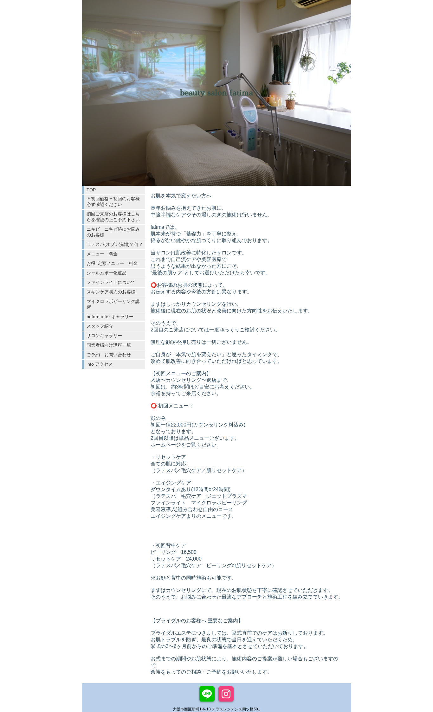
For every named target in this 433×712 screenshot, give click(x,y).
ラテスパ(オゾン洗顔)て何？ (115, 244)
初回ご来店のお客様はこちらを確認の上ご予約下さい (113, 216)
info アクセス (100, 364)
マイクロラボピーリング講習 (113, 304)
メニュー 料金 (102, 253)
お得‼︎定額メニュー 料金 (112, 263)
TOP (91, 189)
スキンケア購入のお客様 (111, 291)
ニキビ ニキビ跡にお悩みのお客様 (113, 232)
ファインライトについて (111, 282)
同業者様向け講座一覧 (109, 345)
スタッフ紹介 (100, 326)
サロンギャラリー (104, 335)
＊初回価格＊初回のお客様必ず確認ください (113, 201)
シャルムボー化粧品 (106, 272)
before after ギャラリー (110, 316)
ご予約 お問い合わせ (109, 354)
